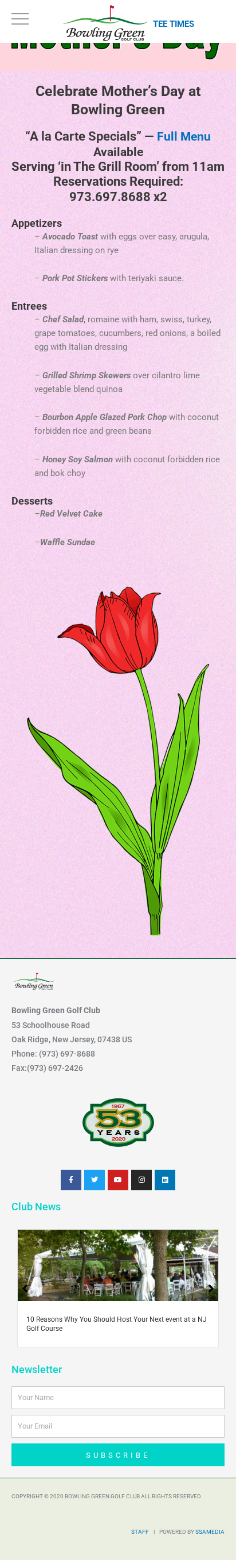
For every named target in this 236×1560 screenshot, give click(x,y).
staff (140, 1532)
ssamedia (210, 1532)
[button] (211, 1288)
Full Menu (184, 136)
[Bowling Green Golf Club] (106, 22)
